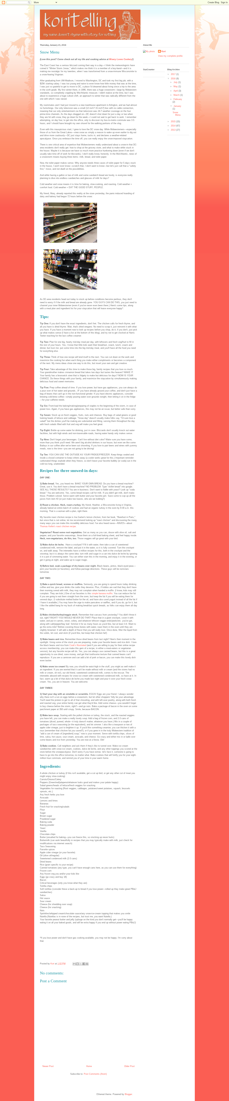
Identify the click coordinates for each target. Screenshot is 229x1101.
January (177, 106)
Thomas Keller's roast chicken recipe (58, 526)
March (177, 95)
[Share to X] (80, 964)
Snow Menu (177, 113)
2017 (173, 74)
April (176, 91)
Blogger (128, 1094)
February (178, 99)
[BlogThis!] (77, 964)
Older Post (129, 1066)
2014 (173, 125)
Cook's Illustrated (77, 645)
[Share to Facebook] (83, 964)
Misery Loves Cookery (120, 59)
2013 (173, 130)
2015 (173, 121)
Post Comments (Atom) (95, 1074)
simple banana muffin (102, 593)
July (176, 82)
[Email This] (74, 964)
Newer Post (48, 1066)
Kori (163, 51)
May (176, 86)
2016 (173, 78)
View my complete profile (170, 56)
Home (89, 1066)
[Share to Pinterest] (87, 964)
